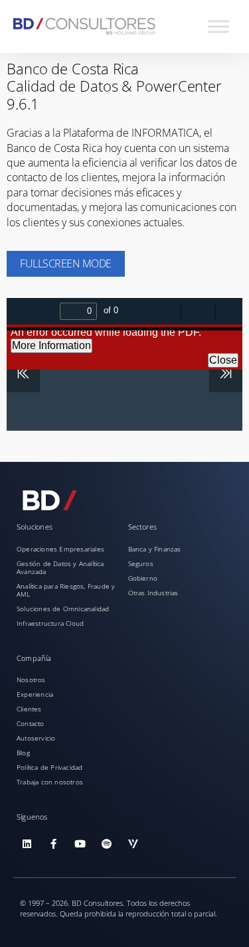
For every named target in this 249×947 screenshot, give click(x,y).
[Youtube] (80, 844)
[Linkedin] (27, 844)
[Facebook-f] (53, 844)
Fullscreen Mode (66, 263)
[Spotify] (106, 844)
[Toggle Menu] (218, 26)
